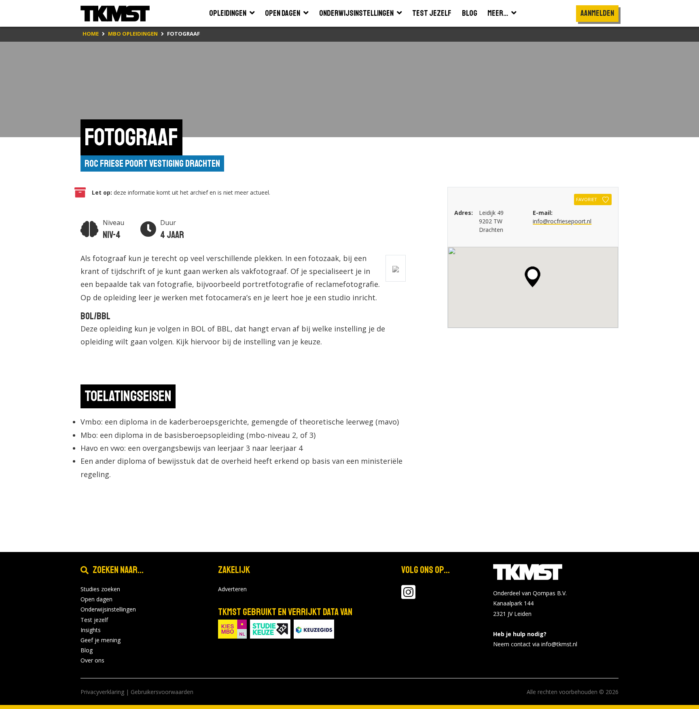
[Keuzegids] (314, 628)
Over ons (92, 660)
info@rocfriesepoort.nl (562, 221)
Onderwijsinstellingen (108, 609)
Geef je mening (100, 640)
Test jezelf (94, 620)
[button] (532, 276)
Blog (86, 650)
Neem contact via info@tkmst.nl (535, 644)
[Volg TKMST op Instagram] (408, 596)
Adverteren (232, 589)
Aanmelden (597, 13)
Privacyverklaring (102, 692)
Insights (90, 630)
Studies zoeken (100, 589)
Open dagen (96, 599)
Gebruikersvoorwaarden (162, 692)
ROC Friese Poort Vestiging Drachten (152, 163)
